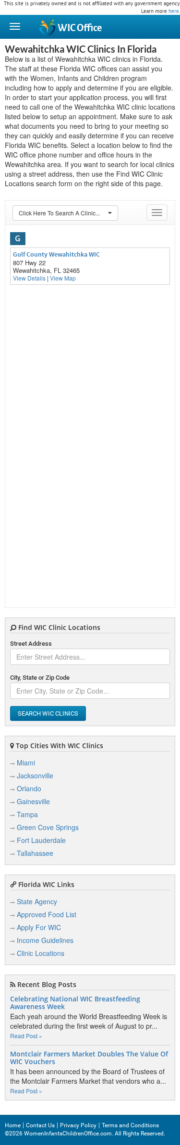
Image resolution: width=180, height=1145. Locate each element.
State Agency (37, 901)
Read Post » (26, 1036)
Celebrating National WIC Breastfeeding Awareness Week (75, 1003)
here (173, 11)
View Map (63, 278)
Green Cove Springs (48, 827)
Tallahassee (35, 853)
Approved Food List (46, 914)
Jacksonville (35, 775)
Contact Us (40, 1125)
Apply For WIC (39, 927)
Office (80, 28)
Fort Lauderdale (41, 840)
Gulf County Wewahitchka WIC (56, 254)
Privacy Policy (78, 1125)
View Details (29, 278)
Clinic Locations (40, 953)
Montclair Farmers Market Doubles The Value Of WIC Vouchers (89, 1058)
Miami (26, 762)
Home (13, 1125)
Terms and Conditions (130, 1125)
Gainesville (33, 801)
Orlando (29, 788)
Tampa (27, 814)
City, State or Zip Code (40, 677)
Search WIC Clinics (48, 713)
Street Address (31, 643)
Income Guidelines (45, 940)
